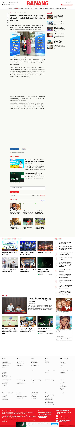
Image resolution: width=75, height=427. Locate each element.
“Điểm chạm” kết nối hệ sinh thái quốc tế (9, 270)
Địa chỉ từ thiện (5, 375)
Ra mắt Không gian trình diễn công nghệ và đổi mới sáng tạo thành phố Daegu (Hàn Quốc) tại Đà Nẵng (65, 264)
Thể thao (40, 8)
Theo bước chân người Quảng (60, 8)
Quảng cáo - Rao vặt (49, 380)
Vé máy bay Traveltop (60, 336)
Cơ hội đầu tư (19, 392)
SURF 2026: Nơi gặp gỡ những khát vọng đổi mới (65, 258)
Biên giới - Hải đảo (5, 385)
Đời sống (36, 8)
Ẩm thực (46, 360)
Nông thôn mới (5, 399)
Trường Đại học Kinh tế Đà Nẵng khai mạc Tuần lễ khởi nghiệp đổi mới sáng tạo (34, 161)
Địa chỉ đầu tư (19, 395)
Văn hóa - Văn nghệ (28, 8)
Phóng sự (61, 383)
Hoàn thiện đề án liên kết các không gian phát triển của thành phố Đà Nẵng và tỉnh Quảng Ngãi (39, 299)
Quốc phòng (4, 383)
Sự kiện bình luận (34, 392)
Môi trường (4, 372)
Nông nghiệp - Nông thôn (7, 392)
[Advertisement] (27, 87)
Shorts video (62, 392)
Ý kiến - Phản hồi (20, 382)
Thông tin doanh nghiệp (36, 380)
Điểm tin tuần (62, 388)
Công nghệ (47, 372)
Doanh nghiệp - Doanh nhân (22, 396)
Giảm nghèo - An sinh (20, 363)
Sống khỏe (4, 373)
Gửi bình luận (14, 192)
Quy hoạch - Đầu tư (34, 360)
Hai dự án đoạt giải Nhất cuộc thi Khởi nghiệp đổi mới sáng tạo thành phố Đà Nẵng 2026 (59, 29)
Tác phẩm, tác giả (63, 363)
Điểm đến (47, 362)
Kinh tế (16, 8)
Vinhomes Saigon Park (60, 338)
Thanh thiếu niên (20, 365)
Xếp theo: (34, 195)
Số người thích (42, 195)
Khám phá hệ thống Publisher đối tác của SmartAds (43, 271)
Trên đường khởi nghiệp (49, 404)
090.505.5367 (64, 4)
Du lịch (19, 8)
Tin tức (46, 396)
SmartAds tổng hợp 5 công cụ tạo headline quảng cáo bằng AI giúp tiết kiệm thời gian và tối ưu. (35, 177)
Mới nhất (13, 4)
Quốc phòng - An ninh (7, 380)
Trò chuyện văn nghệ (49, 402)
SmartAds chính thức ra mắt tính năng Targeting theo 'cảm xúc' (44, 330)
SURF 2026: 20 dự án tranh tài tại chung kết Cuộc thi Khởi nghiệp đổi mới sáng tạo (59, 35)
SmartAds (41, 274)
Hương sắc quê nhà (48, 399)
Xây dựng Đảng (5, 360)
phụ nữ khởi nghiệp (21, 152)
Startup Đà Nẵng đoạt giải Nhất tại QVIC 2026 (27, 253)
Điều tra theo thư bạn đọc (21, 383)
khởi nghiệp (14, 152)
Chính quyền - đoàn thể (6, 363)
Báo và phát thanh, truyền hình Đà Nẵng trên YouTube (65, 421)
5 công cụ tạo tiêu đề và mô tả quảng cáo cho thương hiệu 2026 (34, 174)
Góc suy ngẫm (33, 396)
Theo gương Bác (5, 362)
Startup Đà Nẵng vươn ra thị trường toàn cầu (28, 270)
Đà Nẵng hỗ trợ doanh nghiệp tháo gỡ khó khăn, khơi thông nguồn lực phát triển (9, 331)
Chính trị (10, 8)
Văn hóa (61, 366)
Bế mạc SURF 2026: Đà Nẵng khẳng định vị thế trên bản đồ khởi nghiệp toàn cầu (58, 17)
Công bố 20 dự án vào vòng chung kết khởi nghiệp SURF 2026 (58, 41)
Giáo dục (23, 8)
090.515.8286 (70, 4)
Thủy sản (4, 396)
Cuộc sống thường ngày (6, 376)
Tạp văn (61, 365)
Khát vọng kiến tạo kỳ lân (45, 252)
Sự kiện (46, 363)
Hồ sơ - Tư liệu (62, 372)
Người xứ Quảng (62, 373)
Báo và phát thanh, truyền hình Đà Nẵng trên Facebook (65, 418)
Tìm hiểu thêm (54, 424)
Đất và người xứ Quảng (49, 395)
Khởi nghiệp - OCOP (22, 12)
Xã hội (13, 8)
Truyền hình (62, 380)
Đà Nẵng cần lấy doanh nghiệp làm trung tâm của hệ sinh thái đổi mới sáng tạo (65, 248)
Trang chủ (12, 12)
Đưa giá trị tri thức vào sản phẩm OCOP (9, 253)
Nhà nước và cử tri (5, 365)
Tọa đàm (61, 389)
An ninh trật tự (5, 382)
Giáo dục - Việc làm (20, 360)
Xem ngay (50, 274)
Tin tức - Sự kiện (62, 382)
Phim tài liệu (62, 385)
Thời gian (37, 195)
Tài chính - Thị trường (35, 365)
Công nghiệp (33, 363)
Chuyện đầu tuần (34, 395)
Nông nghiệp (4, 395)
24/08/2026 (6, 4)
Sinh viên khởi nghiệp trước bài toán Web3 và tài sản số (59, 23)
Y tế (33, 8)
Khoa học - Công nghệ (50, 8)
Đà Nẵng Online (61, 416)
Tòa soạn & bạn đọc (21, 380)
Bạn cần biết (33, 382)
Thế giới (44, 8)
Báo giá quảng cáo (42, 416)
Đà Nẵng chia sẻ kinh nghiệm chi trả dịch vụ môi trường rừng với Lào (27, 330)
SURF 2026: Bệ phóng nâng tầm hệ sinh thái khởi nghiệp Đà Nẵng (59, 47)
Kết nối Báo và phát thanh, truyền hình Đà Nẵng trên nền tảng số (63, 412)
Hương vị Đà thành (63, 386)
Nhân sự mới (4, 366)
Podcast (47, 392)
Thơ (60, 360)
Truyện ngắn (62, 362)
